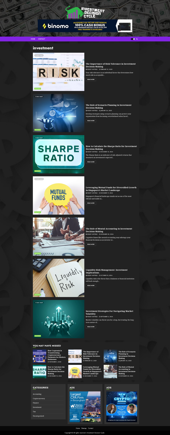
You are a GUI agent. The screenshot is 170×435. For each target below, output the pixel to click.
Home (33, 39)
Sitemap (84, 428)
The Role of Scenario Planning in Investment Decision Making (58, 113)
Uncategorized (38, 416)
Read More (90, 79)
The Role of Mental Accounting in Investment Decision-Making (58, 237)
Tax (34, 411)
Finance (36, 403)
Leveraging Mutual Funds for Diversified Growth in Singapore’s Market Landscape (58, 195)
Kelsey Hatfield (92, 69)
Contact (41, 39)
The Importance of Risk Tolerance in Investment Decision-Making (58, 72)
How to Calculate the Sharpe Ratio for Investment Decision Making (58, 154)
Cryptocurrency (39, 398)
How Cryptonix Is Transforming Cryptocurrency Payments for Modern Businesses (39, 356)
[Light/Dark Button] (133, 39)
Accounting (37, 394)
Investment (37, 88)
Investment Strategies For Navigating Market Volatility (58, 319)
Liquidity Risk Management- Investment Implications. (58, 278)
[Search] (137, 39)
